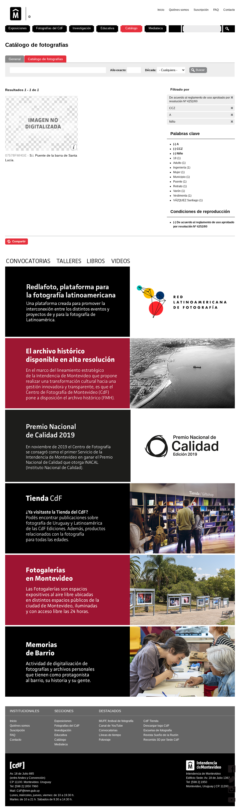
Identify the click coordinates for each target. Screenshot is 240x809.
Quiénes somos (179, 9)
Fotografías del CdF (49, 28)
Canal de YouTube (111, 725)
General (15, 59)
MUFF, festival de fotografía (116, 721)
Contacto (229, 9)
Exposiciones (17, 28)
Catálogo (131, 28)
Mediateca (156, 28)
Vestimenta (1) (182, 195)
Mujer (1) (179, 172)
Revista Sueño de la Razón (160, 735)
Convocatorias (108, 730)
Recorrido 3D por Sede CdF (161, 739)
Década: (151, 70)
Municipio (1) (181, 177)
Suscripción (201, 9)
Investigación (82, 28)
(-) (232, 97)
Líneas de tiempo (110, 735)
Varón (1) (179, 191)
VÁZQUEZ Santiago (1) (188, 200)
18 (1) (177, 158)
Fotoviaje (105, 739)
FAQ (216, 9)
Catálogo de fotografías (45, 59)
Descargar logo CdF (156, 725)
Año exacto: (118, 70)
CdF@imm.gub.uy (28, 790)
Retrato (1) (180, 186)
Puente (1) (180, 181)
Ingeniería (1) (181, 167)
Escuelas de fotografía (157, 730)
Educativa (107, 28)
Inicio (161, 9)
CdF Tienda (150, 721)
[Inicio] (66, 23)
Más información (74, 147)
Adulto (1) (179, 163)
